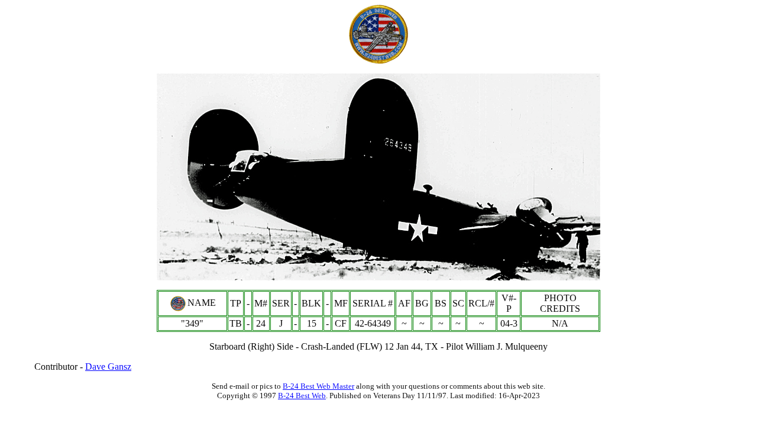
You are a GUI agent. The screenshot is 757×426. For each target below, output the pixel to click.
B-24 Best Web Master (318, 386)
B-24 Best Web (302, 395)
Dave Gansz (108, 367)
